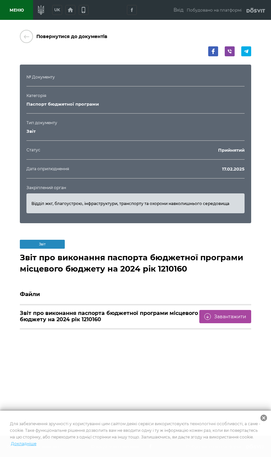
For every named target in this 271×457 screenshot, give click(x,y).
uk (57, 9)
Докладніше (23, 443)
